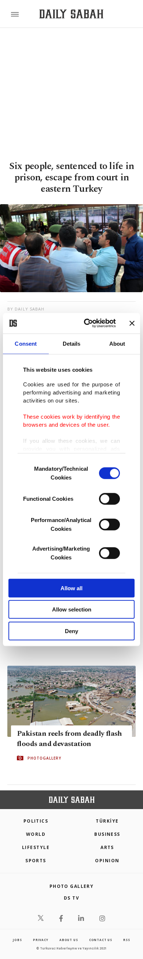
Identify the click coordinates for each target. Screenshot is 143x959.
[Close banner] (132, 323)
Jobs (17, 940)
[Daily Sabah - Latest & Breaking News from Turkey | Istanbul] (71, 14)
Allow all (71, 588)
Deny (71, 631)
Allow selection (71, 609)
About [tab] (117, 343)
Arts (107, 847)
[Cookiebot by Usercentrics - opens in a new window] (87, 323)
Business (107, 834)
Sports (35, 860)
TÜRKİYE (107, 821)
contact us (100, 940)
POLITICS (35, 821)
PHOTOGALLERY (44, 758)
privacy (40, 940)
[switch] (109, 498)
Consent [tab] (26, 343)
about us (68, 940)
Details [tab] (72, 343)
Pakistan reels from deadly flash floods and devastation (69, 738)
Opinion (107, 860)
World (35, 834)
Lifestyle (36, 847)
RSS (126, 940)
